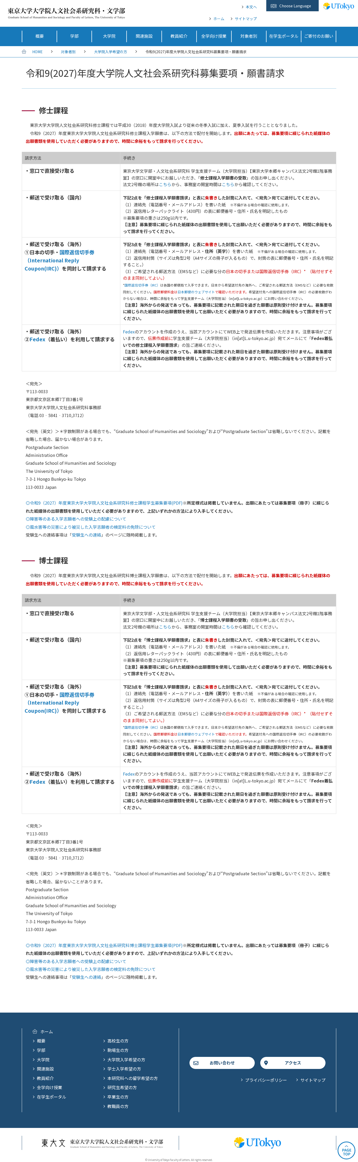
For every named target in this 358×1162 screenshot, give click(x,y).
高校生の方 (117, 1040)
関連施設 (45, 1069)
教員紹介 (45, 1078)
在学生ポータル (51, 1097)
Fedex (37, 339)
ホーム (218, 18)
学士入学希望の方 (124, 1069)
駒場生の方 (117, 1050)
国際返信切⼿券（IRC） (142, 285)
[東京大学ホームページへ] (338, 7)
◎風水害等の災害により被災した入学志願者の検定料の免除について (91, 527)
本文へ (251, 6)
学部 (41, 1050)
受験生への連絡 (86, 535)
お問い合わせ (222, 1063)
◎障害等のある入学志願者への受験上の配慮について (76, 519)
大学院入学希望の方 (110, 51)
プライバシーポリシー (266, 1080)
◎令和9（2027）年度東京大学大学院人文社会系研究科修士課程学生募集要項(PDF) (104, 503)
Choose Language (295, 5)
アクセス (293, 1063)
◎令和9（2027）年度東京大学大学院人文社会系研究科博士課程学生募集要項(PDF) (104, 945)
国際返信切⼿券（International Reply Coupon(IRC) (59, 260)
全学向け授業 (49, 1087)
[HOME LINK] (66, 15)
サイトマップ (246, 18)
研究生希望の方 (122, 1087)
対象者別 (68, 51)
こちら (165, 184)
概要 (41, 1040)
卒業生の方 (117, 1097)
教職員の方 (117, 1106)
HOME (37, 51)
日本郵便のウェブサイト (196, 291)
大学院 (43, 1059)
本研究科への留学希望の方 (132, 1078)
